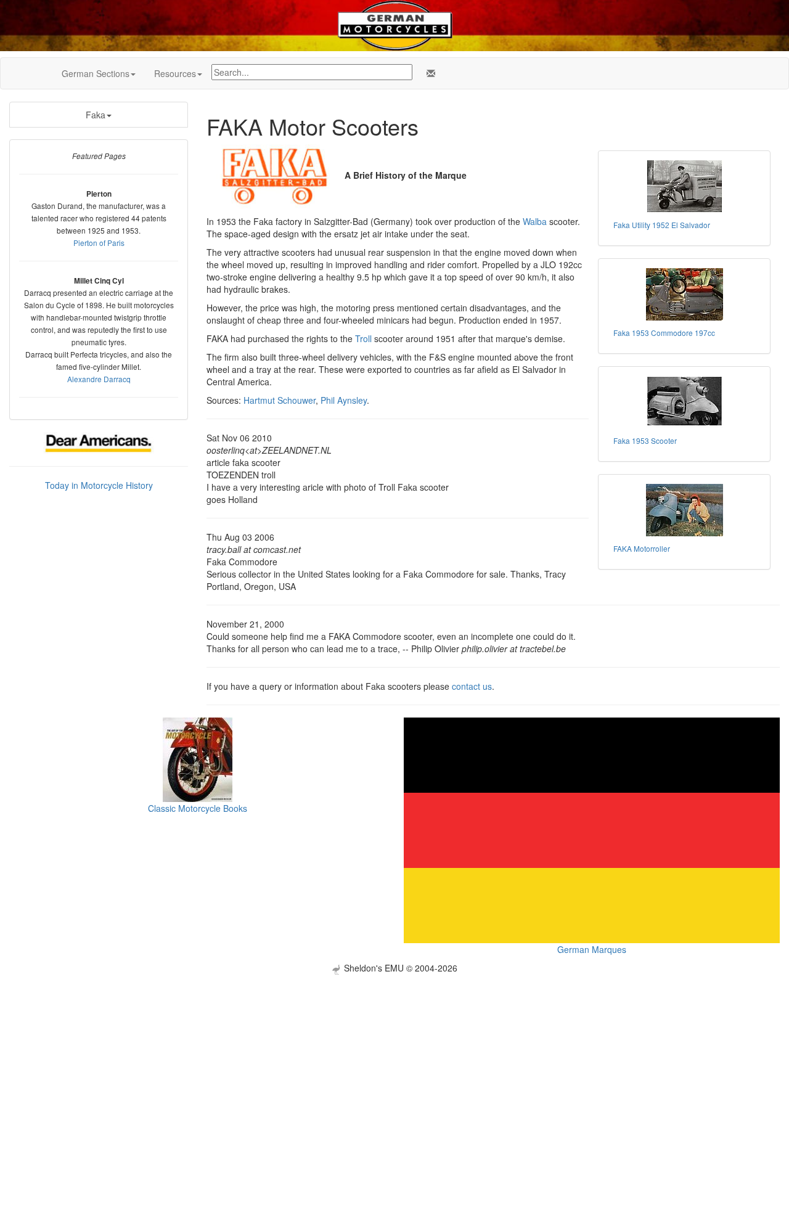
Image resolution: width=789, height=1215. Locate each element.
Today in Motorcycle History (99, 485)
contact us (472, 686)
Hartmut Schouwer (279, 400)
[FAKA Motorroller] (684, 510)
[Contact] (428, 73)
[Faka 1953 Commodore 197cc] (684, 294)
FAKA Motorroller (641, 548)
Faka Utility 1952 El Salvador (661, 224)
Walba (535, 221)
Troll (363, 338)
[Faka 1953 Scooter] (684, 402)
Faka (95, 114)
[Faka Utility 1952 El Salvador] (684, 186)
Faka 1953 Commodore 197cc (664, 332)
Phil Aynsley (344, 400)
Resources (175, 73)
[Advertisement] (394, 1061)
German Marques (591, 949)
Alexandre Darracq (99, 379)
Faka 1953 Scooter (645, 440)
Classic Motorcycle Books (197, 808)
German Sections (95, 73)
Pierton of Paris (99, 242)
